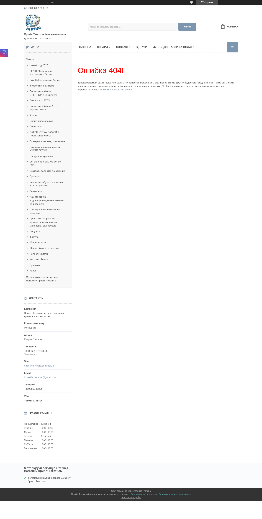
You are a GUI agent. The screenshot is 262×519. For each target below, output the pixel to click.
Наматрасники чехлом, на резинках (45, 211)
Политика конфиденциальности (175, 494)
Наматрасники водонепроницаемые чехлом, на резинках (47, 200)
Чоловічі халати (39, 253)
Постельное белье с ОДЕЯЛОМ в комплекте (43, 93)
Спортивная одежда (41, 120)
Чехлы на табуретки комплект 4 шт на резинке (47, 184)
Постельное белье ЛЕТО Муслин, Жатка (44, 108)
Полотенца (36, 126)
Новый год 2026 (39, 65)
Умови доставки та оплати (173, 47)
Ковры (33, 115)
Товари (30, 59)
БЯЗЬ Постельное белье (118, 89)
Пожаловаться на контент (144, 494)
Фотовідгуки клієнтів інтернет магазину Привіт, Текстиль (43, 279)
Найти (187, 26)
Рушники (35, 265)
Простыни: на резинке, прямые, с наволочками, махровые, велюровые (44, 222)
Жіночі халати (38, 242)
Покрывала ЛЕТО (40, 100)
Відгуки (141, 47)
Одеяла (34, 176)
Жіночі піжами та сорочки (44, 248)
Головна (84, 47)
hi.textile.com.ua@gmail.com (40, 377)
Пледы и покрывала (41, 156)
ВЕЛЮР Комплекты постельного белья (41, 73)
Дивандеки (36, 191)
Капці (33, 270)
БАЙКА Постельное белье (45, 80)
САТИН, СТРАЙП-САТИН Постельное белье (44, 134)
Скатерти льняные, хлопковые (47, 141)
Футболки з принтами (42, 85)
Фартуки (34, 236)
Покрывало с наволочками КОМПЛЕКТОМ (45, 149)
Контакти (123, 47)
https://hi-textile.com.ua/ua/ (39, 365)
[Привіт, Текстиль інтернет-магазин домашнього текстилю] (55, 22)
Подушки (35, 231)
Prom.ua (147, 491)
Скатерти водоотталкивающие (47, 170)
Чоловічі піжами (39, 259)
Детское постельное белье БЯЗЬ (45, 163)
